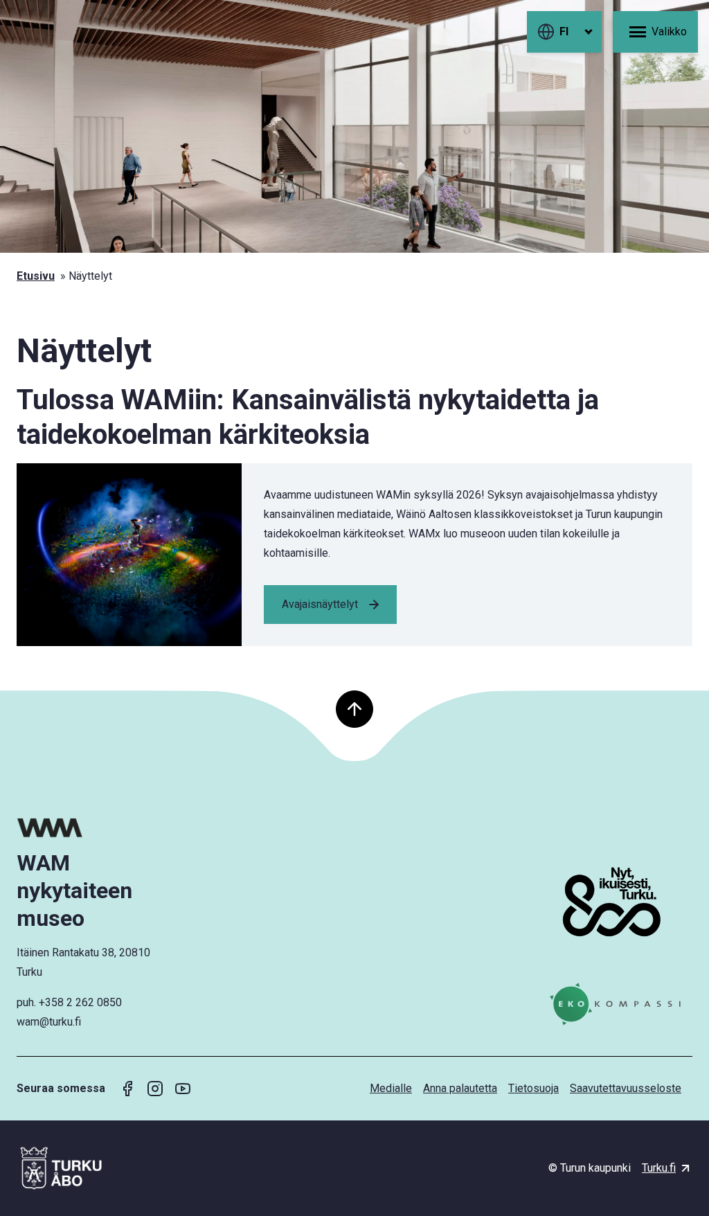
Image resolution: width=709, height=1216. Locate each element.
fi (563, 31)
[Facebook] (127, 1088)
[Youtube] (183, 1088)
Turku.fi (659, 1167)
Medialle (391, 1088)
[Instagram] (155, 1088)
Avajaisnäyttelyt (320, 604)
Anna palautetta (460, 1088)
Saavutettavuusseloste (625, 1088)
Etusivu (36, 276)
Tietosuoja (533, 1088)
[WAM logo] (95, 828)
